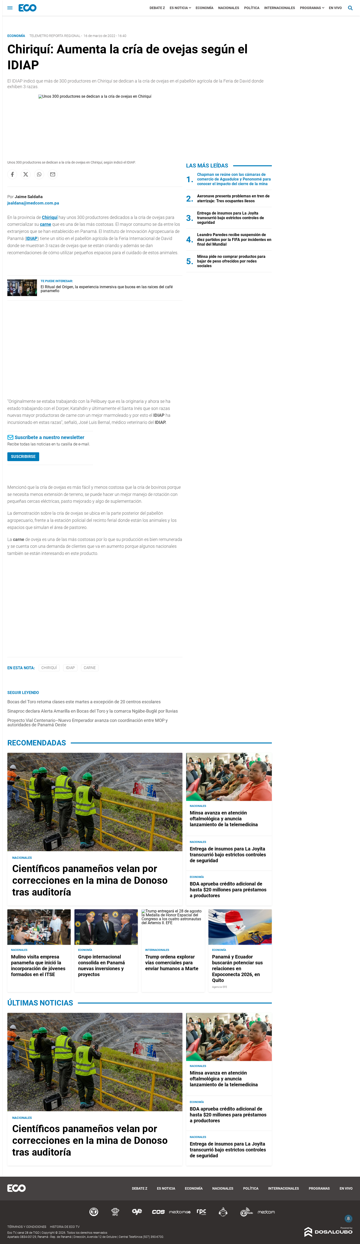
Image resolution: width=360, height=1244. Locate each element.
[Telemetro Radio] (244, 1215)
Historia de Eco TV (65, 1227)
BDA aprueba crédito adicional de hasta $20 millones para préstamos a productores (228, 889)
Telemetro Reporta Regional (54, 36)
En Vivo (335, 8)
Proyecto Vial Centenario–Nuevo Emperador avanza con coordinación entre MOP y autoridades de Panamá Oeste (87, 722)
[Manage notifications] (348, 1218)
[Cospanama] (158, 1215)
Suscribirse (23, 456)
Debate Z (157, 8)
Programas (310, 8)
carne (45, 224)
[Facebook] (12, 174)
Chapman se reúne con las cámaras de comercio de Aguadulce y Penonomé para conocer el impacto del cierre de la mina (234, 179)
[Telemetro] (94, 1215)
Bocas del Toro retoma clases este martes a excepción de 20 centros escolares (84, 701)
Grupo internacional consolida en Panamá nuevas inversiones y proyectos (101, 965)
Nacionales (228, 8)
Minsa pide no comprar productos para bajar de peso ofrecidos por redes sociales (231, 261)
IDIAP (31, 238)
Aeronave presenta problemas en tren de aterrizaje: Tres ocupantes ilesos (233, 198)
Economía (204, 8)
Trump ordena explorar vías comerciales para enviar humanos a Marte (171, 962)
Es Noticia (179, 8)
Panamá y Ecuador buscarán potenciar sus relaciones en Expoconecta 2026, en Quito (237, 968)
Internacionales (279, 8)
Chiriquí (50, 217)
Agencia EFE (219, 987)
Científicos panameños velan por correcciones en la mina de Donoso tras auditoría (90, 880)
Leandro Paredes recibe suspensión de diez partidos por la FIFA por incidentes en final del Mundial (234, 239)
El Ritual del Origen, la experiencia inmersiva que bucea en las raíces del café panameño (107, 289)
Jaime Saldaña (29, 196)
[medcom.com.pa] (266, 1215)
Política (251, 8)
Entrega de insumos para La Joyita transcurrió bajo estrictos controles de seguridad (230, 218)
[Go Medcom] (180, 1215)
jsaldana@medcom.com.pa (33, 203)
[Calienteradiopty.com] (223, 1215)
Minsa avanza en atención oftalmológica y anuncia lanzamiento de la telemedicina (224, 818)
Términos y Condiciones (26, 1227)
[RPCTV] (115, 1215)
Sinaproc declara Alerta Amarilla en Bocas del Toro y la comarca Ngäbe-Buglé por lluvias (92, 711)
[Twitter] (25, 174)
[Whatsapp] (39, 174)
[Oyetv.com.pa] (137, 1215)
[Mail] (52, 174)
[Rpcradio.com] (201, 1215)
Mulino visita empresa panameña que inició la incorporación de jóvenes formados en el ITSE (38, 965)
